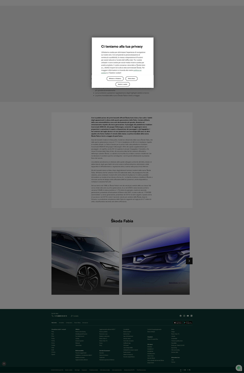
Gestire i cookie (122, 84)
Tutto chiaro (131, 78)
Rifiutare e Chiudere (115, 78)
